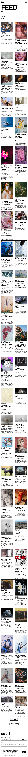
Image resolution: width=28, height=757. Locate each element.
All (2, 11)
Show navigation (26, 2)
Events (3, 14)
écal (5, 733)
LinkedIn (14, 744)
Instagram (3, 744)
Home (3, 2)
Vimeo (18, 744)
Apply (23, 739)
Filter (14, 719)
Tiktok (22, 744)
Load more (14, 724)
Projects (3, 16)
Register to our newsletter (5, 737)
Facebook (9, 744)
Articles (3, 18)
